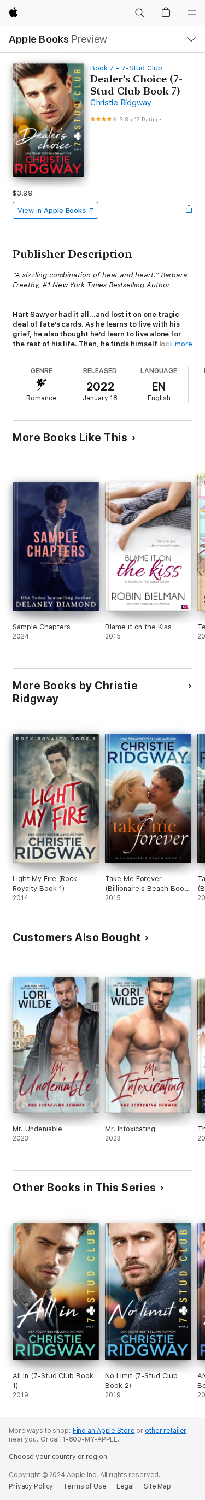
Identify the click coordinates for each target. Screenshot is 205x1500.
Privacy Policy (31, 1486)
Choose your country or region (58, 1457)
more (183, 344)
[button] (139, 13)
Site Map (157, 1486)
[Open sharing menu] (189, 210)
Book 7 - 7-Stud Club (126, 68)
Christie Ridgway (120, 103)
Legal (125, 1486)
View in (51, 210)
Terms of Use (85, 1486)
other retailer (165, 1430)
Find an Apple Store (104, 1430)
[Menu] (192, 13)
